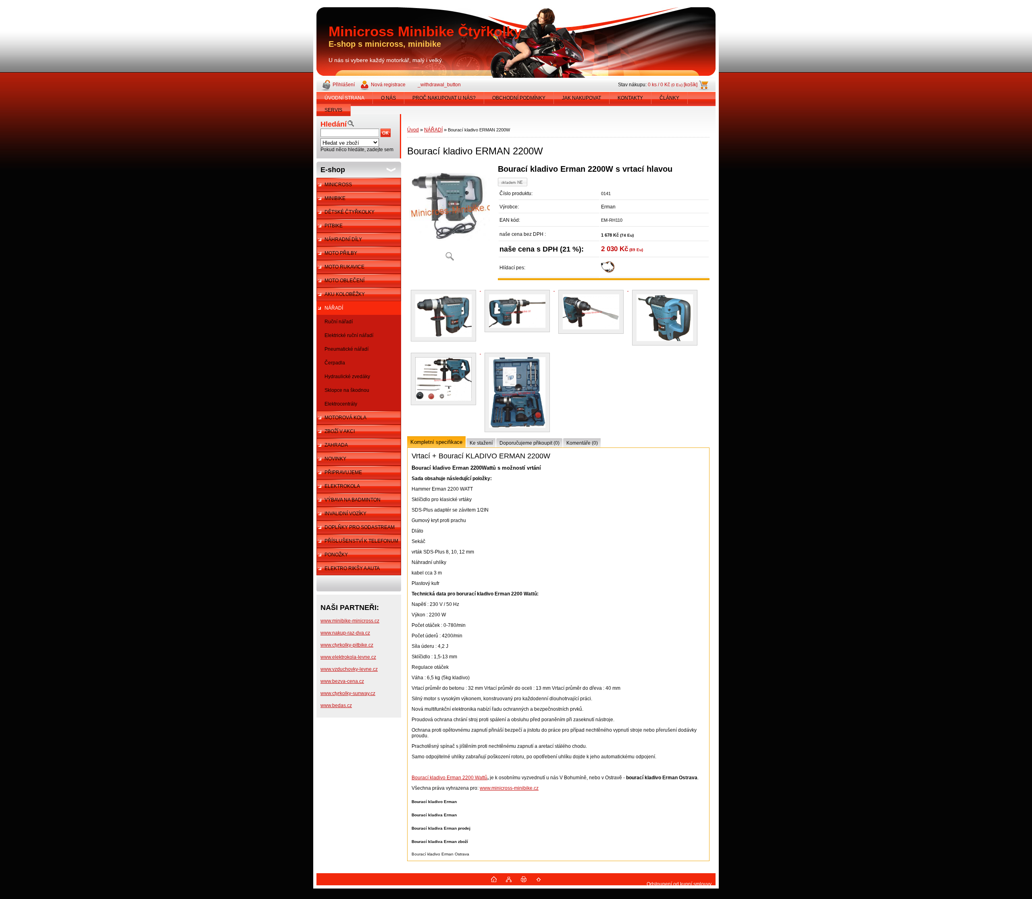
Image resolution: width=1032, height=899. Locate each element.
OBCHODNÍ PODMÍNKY (518, 98)
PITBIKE (334, 226)
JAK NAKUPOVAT (581, 98)
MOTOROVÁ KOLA (345, 417)
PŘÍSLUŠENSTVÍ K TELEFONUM (361, 541)
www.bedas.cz (336, 705)
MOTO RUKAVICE (344, 267)
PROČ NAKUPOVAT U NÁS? (444, 98)
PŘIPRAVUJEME (343, 472)
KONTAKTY (630, 98)
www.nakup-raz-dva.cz (345, 633)
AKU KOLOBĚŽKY (345, 294)
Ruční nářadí (339, 322)
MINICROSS (338, 184)
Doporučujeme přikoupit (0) (529, 443)
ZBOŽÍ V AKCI (340, 431)
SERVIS (333, 110)
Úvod (413, 130)
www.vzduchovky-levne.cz (349, 669)
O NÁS (388, 98)
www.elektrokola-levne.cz (348, 657)
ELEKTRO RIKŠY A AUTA (352, 568)
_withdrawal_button (439, 84)
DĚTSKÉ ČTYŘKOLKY (350, 212)
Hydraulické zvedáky (347, 376)
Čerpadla (335, 363)
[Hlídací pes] (607, 271)
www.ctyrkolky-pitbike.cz (346, 645)
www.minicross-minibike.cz (509, 788)
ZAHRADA (336, 445)
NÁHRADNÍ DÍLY (343, 239)
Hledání (333, 124)
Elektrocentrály (341, 404)
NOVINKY (335, 459)
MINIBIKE (335, 198)
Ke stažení (481, 443)
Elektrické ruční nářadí (349, 335)
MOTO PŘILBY (341, 253)
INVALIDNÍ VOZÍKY (345, 513)
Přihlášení (344, 84)
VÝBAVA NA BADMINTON (353, 500)
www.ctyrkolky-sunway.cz (347, 693)
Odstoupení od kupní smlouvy (679, 884)
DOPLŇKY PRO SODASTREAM (360, 527)
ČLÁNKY (669, 98)
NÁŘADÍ (334, 308)
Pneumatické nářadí (346, 349)
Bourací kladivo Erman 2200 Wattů (449, 777)
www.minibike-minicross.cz (349, 621)
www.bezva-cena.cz (342, 681)
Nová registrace (388, 84)
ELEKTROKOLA (342, 486)
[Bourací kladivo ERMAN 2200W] (449, 215)
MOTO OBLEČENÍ (344, 280)
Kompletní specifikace (436, 442)
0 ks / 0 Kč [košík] (672, 84)
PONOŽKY (336, 555)
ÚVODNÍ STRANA (344, 98)
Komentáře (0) (582, 443)
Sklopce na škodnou (347, 390)
